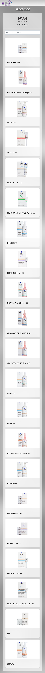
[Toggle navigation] (41, 3)
